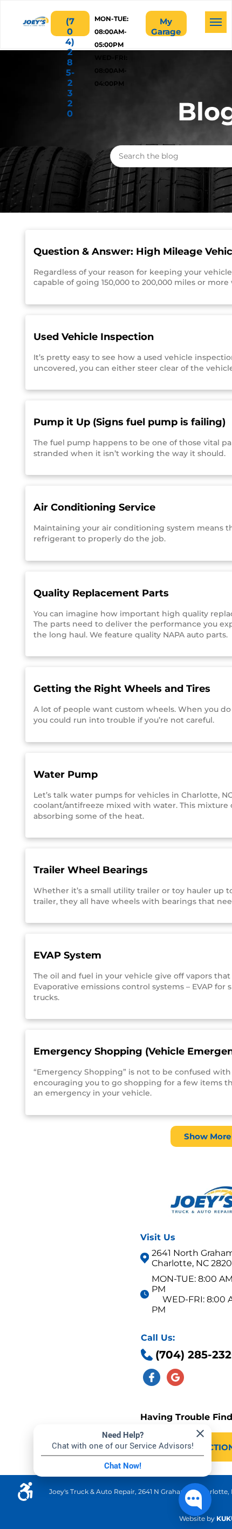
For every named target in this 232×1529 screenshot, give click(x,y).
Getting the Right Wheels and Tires (121, 689)
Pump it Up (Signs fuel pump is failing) (129, 422)
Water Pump (65, 774)
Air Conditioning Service (94, 507)
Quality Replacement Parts (101, 593)
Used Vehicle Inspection (93, 337)
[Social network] (151, 1379)
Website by (197, 1518)
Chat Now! (122, 1466)
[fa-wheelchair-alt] (25, 1498)
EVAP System (67, 955)
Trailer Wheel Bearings (90, 870)
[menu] (216, 22)
